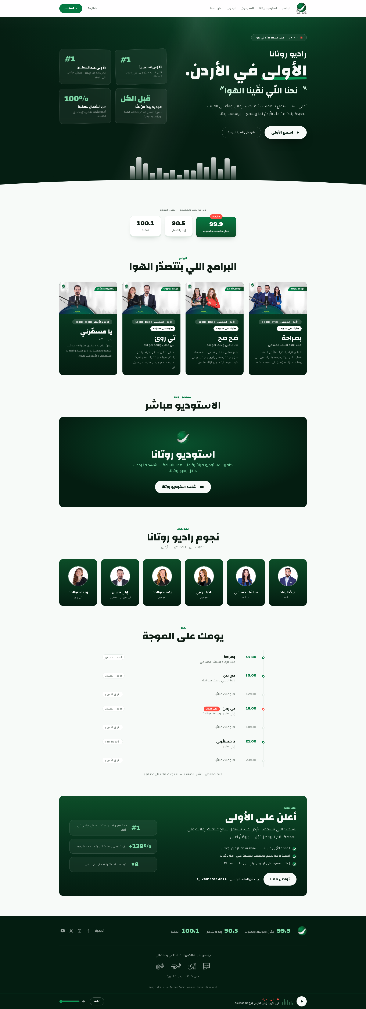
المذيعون (247, 8)
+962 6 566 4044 (214, 879)
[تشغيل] (302, 1001)
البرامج (286, 8)
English (92, 8)
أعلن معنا (216, 8)
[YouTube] (62, 930)
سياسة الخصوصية (158, 987)
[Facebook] (88, 930)
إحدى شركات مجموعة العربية (183, 976)
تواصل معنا (280, 879)
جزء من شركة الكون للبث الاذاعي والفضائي (183, 955)
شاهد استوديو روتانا (179, 486)
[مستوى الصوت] (83, 1001)
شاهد (96, 1001)
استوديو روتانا (268, 8)
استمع (69, 8)
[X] (71, 930)
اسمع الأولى (282, 132)
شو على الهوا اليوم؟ (241, 132)
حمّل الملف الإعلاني (242, 879)
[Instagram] (79, 930)
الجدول (231, 8)
